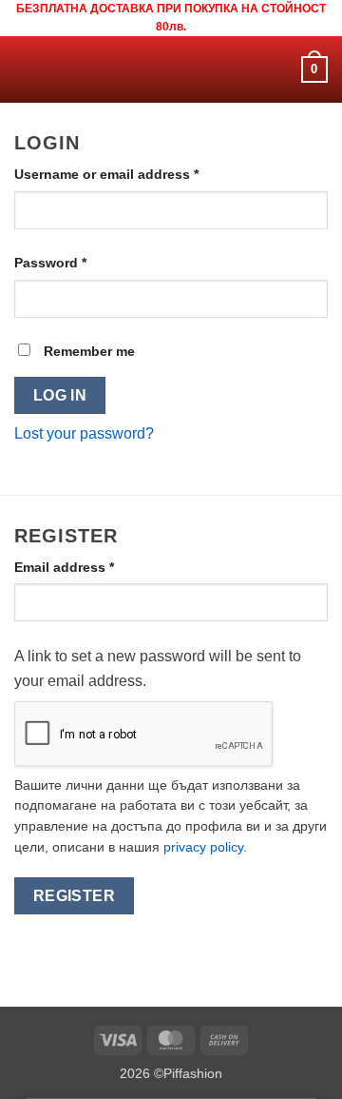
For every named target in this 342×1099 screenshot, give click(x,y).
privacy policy (203, 847)
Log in (60, 395)
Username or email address (135, 174)
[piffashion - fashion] (171, 69)
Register (74, 896)
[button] (25, 70)
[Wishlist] (278, 69)
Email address (93, 567)
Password (79, 262)
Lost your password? (84, 433)
